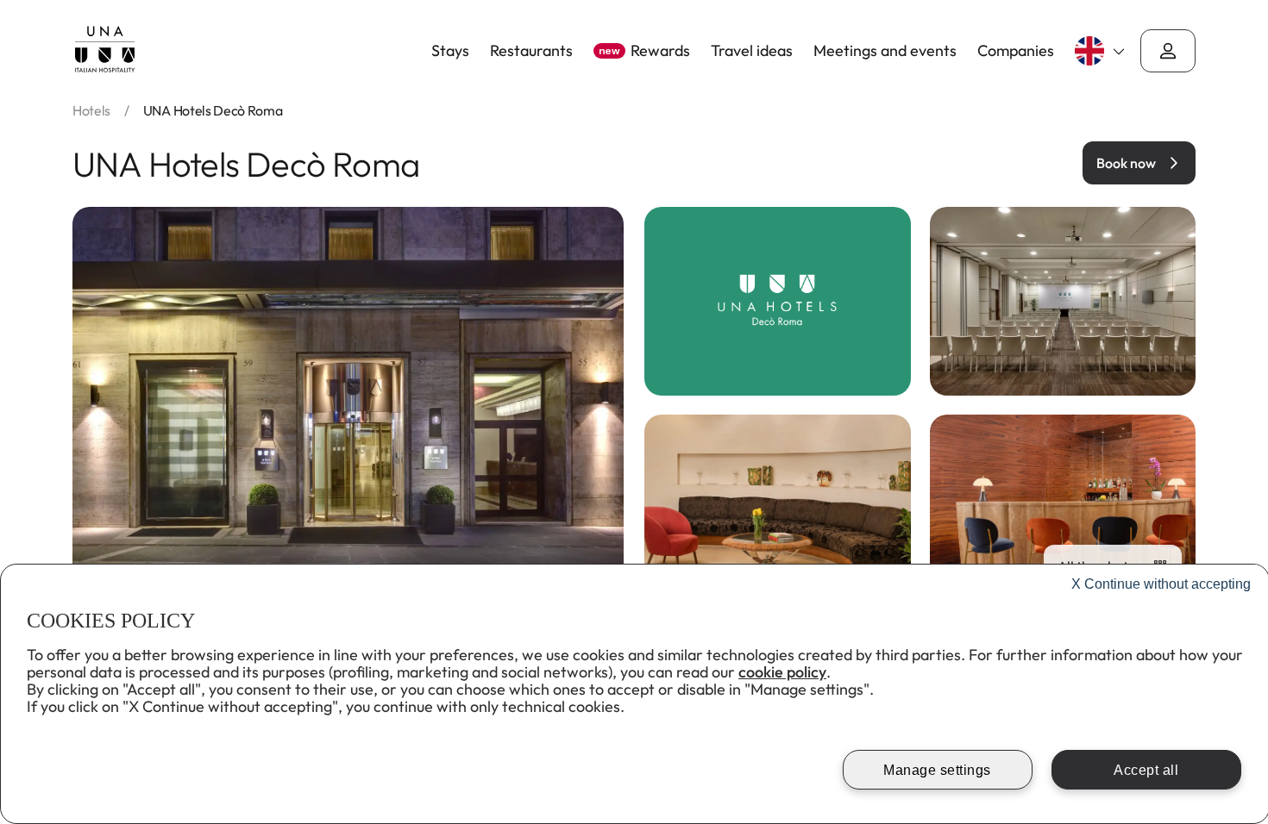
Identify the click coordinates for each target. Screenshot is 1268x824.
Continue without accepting (1161, 584)
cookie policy (782, 672)
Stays (450, 51)
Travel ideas (752, 51)
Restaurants (531, 51)
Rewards (644, 51)
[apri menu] (1168, 50)
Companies (1015, 51)
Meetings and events (885, 51)
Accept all (1146, 770)
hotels (91, 110)
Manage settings (937, 770)
